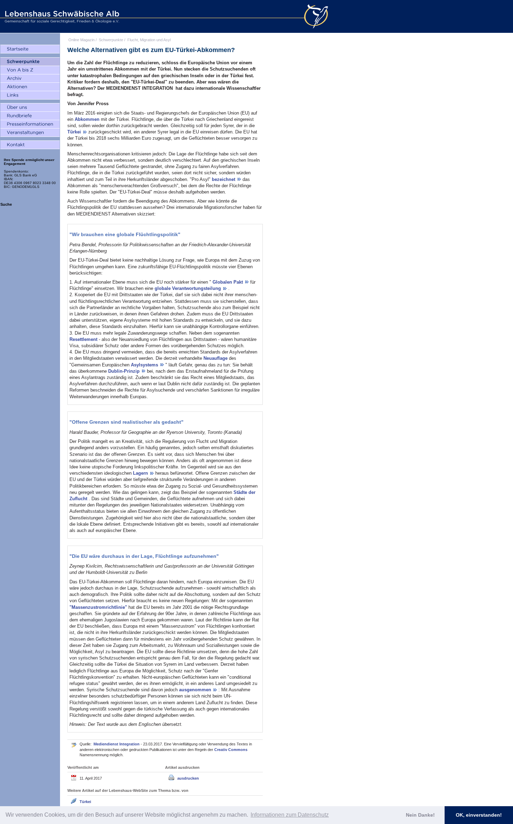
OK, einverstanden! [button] (479, 815)
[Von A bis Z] (30, 70)
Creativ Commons (230, 750)
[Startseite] (30, 49)
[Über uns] (30, 107)
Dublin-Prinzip (124, 371)
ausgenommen (196, 689)
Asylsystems (145, 364)
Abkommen (88, 119)
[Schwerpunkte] (30, 62)
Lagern (141, 473)
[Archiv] (30, 78)
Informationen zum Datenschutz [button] (290, 815)
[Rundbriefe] (30, 116)
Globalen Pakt (228, 282)
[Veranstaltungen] (30, 133)
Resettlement (84, 339)
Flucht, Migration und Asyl (149, 40)
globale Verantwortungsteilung (188, 288)
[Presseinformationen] (30, 124)
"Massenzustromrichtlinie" (98, 607)
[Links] (30, 95)
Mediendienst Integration (117, 744)
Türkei (74, 131)
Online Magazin (81, 40)
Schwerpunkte (111, 40)
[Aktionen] (30, 87)
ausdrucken (188, 778)
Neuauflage (216, 358)
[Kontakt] (30, 145)
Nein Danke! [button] (420, 815)
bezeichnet (224, 179)
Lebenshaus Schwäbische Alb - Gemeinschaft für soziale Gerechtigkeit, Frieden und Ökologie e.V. (61, 16)
